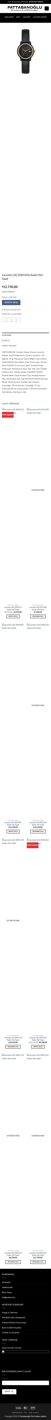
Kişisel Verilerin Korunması (14, 1323)
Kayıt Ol (9, 1392)
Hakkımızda (7, 1287)
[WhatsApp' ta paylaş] (4, 320)
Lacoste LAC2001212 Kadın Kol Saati (13, 609)
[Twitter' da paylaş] (14, 320)
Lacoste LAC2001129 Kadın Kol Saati (13, 1254)
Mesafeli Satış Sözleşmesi (13, 1318)
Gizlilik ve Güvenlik (10, 1333)
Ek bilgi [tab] (5, 340)
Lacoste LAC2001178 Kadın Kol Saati (13, 1039)
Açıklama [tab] (6, 335)
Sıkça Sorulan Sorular (12, 1348)
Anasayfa (6, 1282)
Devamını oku (38, 616)
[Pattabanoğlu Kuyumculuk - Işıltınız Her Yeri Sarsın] (24, 8)
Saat (18, 17)
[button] (3, 8)
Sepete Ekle (11, 302)
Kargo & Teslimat (9, 1313)
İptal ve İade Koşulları (11, 1328)
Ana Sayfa (9, 17)
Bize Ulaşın (7, 1292)
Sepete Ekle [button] (13, 616)
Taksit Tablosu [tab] (9, 346)
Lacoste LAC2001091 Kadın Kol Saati (13, 824)
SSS (25, 1412)
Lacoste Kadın (39, 17)
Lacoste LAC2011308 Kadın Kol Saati (38, 609)
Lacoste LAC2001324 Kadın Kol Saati (38, 1039)
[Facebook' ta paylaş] (9, 320)
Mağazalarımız (8, 1297)
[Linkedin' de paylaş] (18, 320)
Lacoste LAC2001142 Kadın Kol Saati (38, 1254)
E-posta (5, 1379)
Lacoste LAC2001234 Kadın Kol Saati (38, 824)
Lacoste (26, 17)
